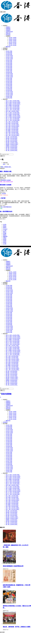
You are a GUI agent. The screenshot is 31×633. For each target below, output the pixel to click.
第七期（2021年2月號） (12, 141)
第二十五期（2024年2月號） (13, 114)
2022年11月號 (9, 57)
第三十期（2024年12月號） (13, 111)
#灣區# (4, 237)
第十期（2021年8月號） (12, 136)
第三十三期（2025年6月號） (13, 106)
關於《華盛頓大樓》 (6, 171)
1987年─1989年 (12, 37)
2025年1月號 (9, 78)
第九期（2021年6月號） (12, 138)
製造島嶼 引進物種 (5, 184)
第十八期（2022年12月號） (13, 124)
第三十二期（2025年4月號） (13, 108)
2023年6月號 (9, 67)
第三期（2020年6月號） (12, 147)
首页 (4, 164)
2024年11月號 (9, 75)
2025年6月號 (9, 85)
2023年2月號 (9, 61)
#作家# (4, 239)
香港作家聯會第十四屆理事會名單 (13, 566)
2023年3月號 (9, 63)
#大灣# (4, 243)
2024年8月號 (9, 72)
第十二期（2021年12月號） (13, 133)
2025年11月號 (9, 93)
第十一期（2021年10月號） (13, 135)
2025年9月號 (9, 90)
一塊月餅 (2, 198)
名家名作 (2, 168)
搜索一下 (2, 155)
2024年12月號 (9, 76)
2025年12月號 (9, 94)
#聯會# (4, 234)
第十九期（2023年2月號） (12, 123)
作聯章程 (8, 28)
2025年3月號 (9, 81)
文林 (1, 208)
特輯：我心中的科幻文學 (6, 181)
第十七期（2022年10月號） (13, 126)
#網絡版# (5, 236)
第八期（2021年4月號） (12, 139)
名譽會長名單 (9, 31)
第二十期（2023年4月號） (12, 121)
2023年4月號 (9, 64)
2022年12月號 (9, 58)
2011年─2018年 (12, 45)
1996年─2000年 (12, 40)
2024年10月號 (9, 73)
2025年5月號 (9, 84)
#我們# (4, 227)
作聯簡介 (8, 27)
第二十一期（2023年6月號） (13, 120)
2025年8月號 (9, 88)
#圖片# (4, 231)
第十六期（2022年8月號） (12, 127)
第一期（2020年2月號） (12, 150)
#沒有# (4, 242)
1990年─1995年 (12, 39)
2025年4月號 (9, 82)
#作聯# (4, 240)
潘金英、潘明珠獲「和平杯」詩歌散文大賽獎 (17, 626)
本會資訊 (5, 48)
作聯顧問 (8, 30)
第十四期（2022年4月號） (12, 130)
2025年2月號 (9, 79)
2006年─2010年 (12, 43)
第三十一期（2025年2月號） (13, 109)
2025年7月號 (9, 87)
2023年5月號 (9, 66)
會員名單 (8, 34)
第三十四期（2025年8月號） (13, 105)
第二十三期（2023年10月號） (13, 117)
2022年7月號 (9, 51)
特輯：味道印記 (4, 195)
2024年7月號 (9, 70)
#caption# (5, 229)
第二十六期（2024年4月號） (13, 112)
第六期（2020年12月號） (12, 142)
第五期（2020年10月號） (12, 144)
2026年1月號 (9, 96)
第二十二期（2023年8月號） (13, 118)
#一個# (4, 230)
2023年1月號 (9, 60)
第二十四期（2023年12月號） (13, 115)
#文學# (4, 224)
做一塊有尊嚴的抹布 (6, 211)
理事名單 (8, 33)
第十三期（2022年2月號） (12, 132)
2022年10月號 (9, 55)
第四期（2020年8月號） (12, 145)
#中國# (4, 233)
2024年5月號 (9, 69)
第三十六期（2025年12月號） (13, 102)
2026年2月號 (9, 97)
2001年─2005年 (12, 42)
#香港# (4, 226)
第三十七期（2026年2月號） (13, 100)
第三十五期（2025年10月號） (13, 103)
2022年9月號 (9, 54)
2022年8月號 (9, 52)
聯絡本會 (8, 46)
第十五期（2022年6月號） (12, 129)
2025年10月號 (9, 91)
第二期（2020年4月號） (12, 148)
